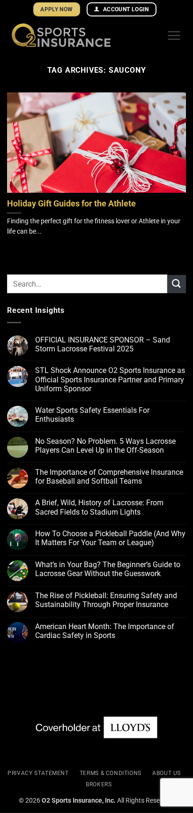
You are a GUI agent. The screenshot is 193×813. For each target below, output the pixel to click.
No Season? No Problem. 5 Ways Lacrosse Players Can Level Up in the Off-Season (105, 446)
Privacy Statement (37, 773)
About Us (166, 773)
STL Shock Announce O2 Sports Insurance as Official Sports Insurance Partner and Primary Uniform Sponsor (110, 379)
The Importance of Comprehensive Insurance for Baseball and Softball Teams (109, 477)
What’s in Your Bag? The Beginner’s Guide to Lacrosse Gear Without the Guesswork (107, 569)
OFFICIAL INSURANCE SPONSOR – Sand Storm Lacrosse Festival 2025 (102, 344)
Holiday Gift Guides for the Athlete (71, 203)
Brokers (98, 784)
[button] (173, 35)
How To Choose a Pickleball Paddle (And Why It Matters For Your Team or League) (110, 538)
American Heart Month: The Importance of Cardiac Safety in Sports (104, 631)
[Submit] (176, 284)
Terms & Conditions (110, 773)
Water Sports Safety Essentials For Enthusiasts (92, 415)
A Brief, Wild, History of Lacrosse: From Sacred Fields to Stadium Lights (99, 507)
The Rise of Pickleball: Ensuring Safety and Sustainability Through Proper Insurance (106, 600)
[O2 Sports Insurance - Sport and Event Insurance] (85, 35)
